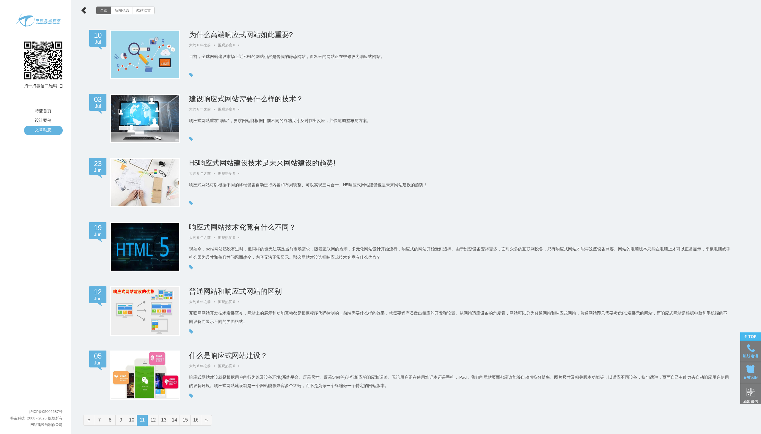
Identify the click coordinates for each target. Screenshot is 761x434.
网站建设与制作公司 (46, 425)
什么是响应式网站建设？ (228, 355)
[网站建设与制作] (38, 20)
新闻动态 (122, 10)
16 (196, 419)
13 (163, 419)
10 (131, 419)
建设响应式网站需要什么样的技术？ (246, 99)
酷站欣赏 (143, 10)
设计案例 (43, 120)
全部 (103, 10)
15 (185, 419)
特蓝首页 (43, 110)
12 (153, 419)
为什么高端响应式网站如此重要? (241, 35)
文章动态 (43, 129)
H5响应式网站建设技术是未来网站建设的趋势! (262, 163)
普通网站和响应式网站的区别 (235, 291)
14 (174, 419)
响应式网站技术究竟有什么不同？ (242, 227)
